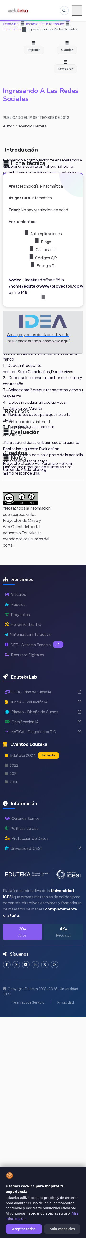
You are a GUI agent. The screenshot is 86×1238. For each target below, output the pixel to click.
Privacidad (65, 1002)
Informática (12, 29)
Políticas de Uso (25, 828)
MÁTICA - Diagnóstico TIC (33, 731)
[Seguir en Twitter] (45, 964)
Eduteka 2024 (32, 755)
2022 (14, 765)
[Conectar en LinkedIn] (35, 964)
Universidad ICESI (26, 848)
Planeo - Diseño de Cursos (34, 711)
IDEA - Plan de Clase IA (31, 691)
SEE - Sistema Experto (35, 644)
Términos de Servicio (28, 1002)
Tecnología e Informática (45, 24)
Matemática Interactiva (30, 634)
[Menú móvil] (77, 10)
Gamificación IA (24, 721)
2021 (14, 773)
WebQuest (11, 24)
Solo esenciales (62, 1228)
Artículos (18, 594)
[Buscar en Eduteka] (64, 10)
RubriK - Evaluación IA (29, 701)
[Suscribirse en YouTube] (26, 964)
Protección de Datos (29, 838)
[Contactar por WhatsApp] (54, 964)
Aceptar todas (23, 1228)
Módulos (18, 604)
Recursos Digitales (27, 654)
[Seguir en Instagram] (16, 964)
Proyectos (20, 614)
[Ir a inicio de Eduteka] (18, 10)
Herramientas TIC (26, 624)
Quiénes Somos (25, 818)
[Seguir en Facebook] (7, 964)
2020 (14, 782)
